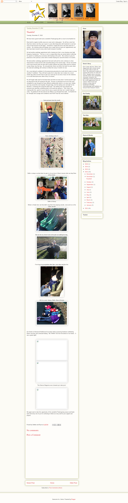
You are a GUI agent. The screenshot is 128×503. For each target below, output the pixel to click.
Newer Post (30, 483)
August (89, 187)
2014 (86, 166)
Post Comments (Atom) (55, 488)
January (89, 205)
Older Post (73, 483)
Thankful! (89, 179)
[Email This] (53, 425)
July (88, 189)
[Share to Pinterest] (60, 425)
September (90, 184)
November (90, 176)
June (88, 192)
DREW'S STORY (39, 22)
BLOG (29, 22)
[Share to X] (57, 425)
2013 (86, 169)
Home (52, 483)
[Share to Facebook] (58, 425)
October (89, 182)
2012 (86, 171)
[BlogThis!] (55, 425)
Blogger (73, 499)
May (88, 195)
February (89, 202)
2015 (86, 164)
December (90, 174)
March (89, 200)
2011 (86, 208)
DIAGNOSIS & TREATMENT (55, 22)
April (88, 197)
